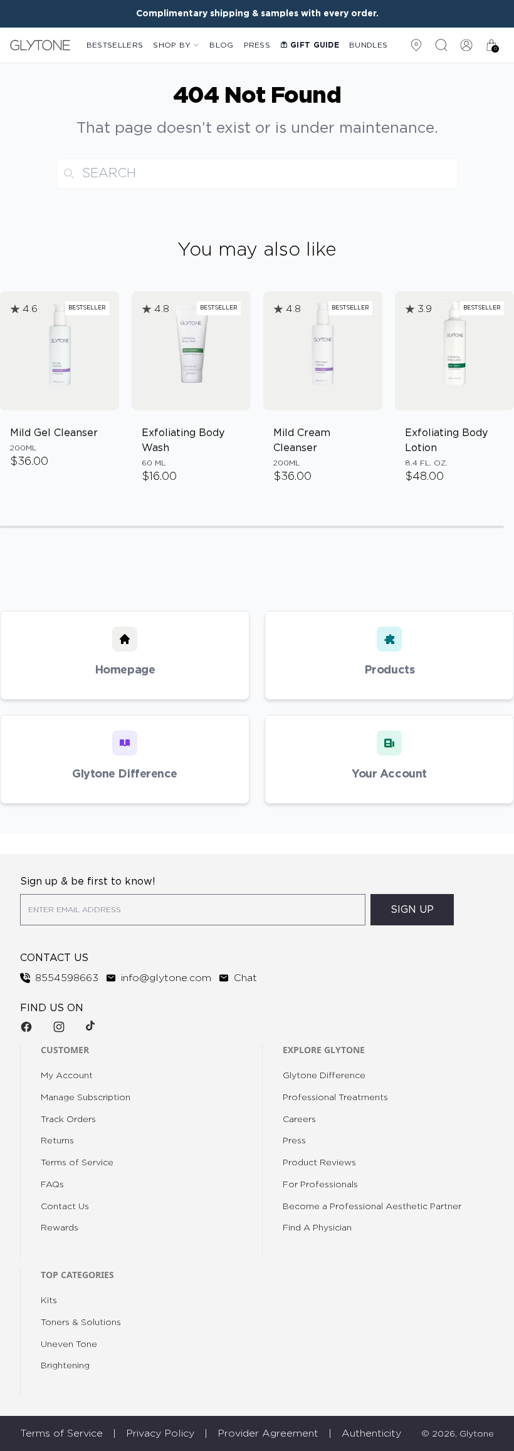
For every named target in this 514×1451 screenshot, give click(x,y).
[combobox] (257, 174)
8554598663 (66, 978)
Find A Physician (317, 1228)
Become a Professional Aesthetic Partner (372, 1206)
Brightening (65, 1365)
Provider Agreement (268, 1433)
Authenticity (371, 1433)
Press (257, 45)
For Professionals (320, 1184)
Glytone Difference (324, 1075)
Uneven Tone (69, 1344)
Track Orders (68, 1119)
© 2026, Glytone (457, 1434)
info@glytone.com (166, 978)
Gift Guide (314, 45)
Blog (221, 45)
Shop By (172, 45)
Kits (49, 1300)
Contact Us (65, 1206)
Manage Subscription (85, 1097)
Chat (245, 978)
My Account (67, 1075)
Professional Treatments (335, 1097)
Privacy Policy (160, 1433)
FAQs (52, 1184)
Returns (57, 1140)
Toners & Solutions (81, 1322)
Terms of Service (77, 1162)
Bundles (368, 45)
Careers (299, 1119)
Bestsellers (115, 45)
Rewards (59, 1228)
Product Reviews (319, 1162)
